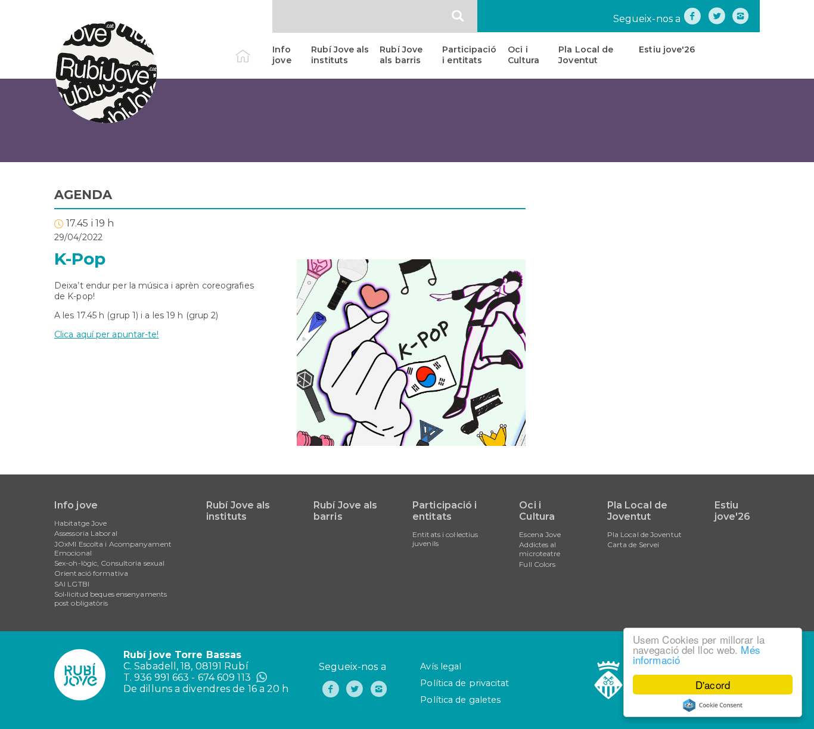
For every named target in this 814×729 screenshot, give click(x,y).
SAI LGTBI (71, 583)
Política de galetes (460, 699)
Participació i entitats (469, 55)
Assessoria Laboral (85, 533)
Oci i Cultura (523, 55)
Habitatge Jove (80, 523)
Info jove (281, 55)
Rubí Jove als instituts (340, 55)
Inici (253, 49)
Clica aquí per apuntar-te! (106, 334)
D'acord (712, 684)
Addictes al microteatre (539, 549)
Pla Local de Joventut (585, 55)
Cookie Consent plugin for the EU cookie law (712, 705)
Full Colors (537, 564)
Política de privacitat (464, 683)
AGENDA (83, 194)
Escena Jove (540, 534)
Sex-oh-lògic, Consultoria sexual (109, 563)
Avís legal (440, 666)
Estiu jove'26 (667, 49)
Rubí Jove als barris (401, 55)
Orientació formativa (91, 573)
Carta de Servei (633, 544)
